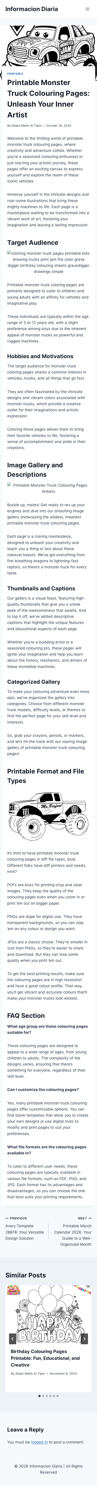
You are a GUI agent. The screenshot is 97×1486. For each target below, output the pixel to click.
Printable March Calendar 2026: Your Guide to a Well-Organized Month (73, 1231)
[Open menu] (87, 8)
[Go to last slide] (12, 1338)
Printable (15, 73)
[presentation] (48, 1314)
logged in (39, 1442)
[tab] (39, 1396)
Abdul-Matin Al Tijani (27, 125)
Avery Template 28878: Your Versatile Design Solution (24, 1228)
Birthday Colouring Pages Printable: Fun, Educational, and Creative (45, 1358)
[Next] (84, 1338)
